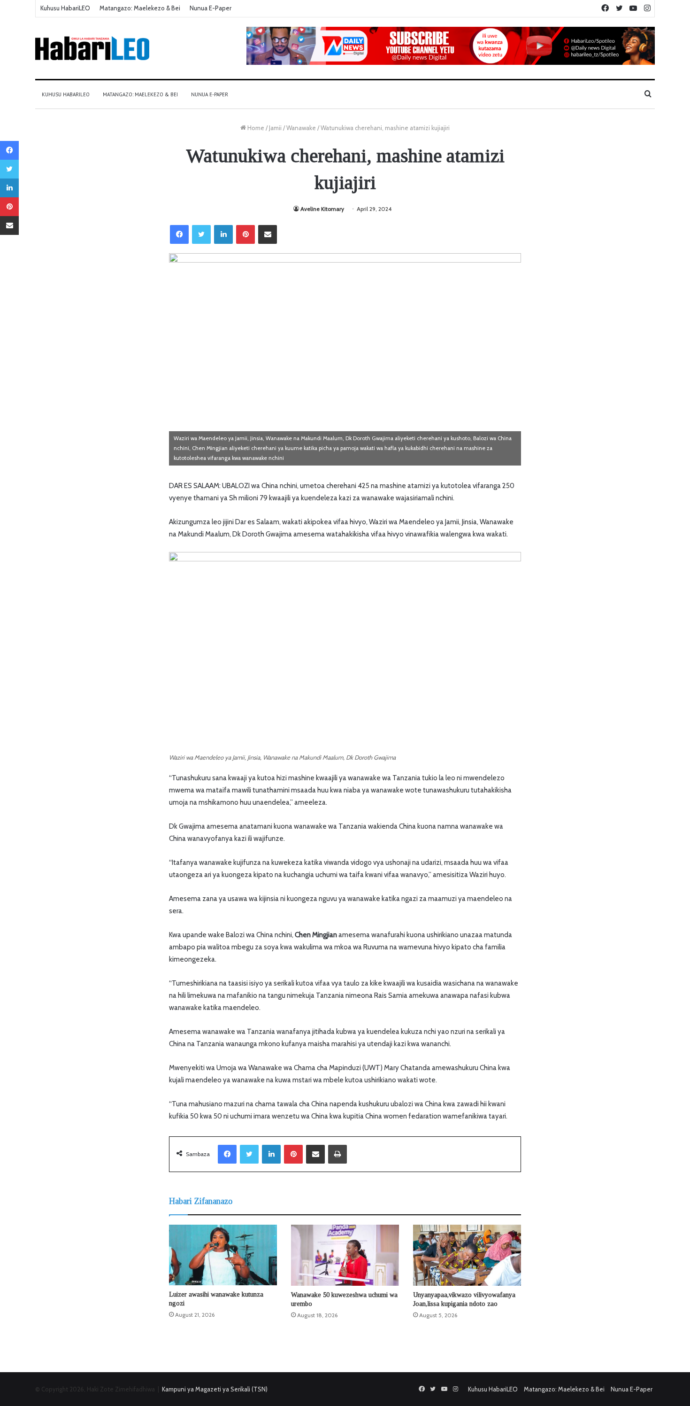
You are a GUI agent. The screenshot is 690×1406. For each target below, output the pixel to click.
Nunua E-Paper (210, 8)
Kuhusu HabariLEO (65, 8)
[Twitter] (201, 234)
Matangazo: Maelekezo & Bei (140, 8)
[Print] (337, 1154)
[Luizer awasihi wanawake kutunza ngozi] (223, 1255)
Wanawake (301, 128)
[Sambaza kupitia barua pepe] (267, 234)
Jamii (275, 128)
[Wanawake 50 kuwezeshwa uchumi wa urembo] (345, 1255)
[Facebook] (179, 234)
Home (255, 128)
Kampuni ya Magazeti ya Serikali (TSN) (215, 1389)
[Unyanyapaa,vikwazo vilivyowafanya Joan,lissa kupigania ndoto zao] (467, 1255)
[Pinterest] (245, 234)
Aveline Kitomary (322, 208)
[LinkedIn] (223, 234)
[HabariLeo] (92, 48)
